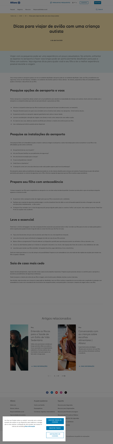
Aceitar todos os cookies (55, 421)
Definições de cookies (55, 435)
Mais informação (30, 426)
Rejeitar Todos (55, 428)
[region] (34, 428)
